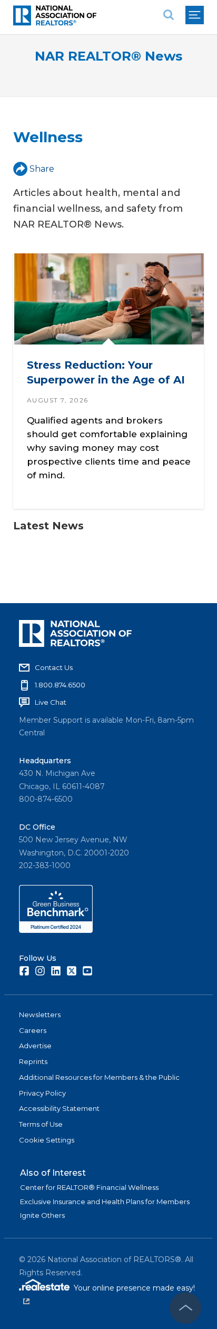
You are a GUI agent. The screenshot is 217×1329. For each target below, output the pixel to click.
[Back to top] (185, 1308)
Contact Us (54, 667)
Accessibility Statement (59, 1108)
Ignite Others (42, 1215)
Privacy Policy (42, 1093)
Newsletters (40, 1014)
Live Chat (50, 702)
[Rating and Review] (56, 930)
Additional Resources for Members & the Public (99, 1077)
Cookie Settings (46, 1140)
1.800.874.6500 (60, 685)
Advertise (35, 1045)
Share (41, 169)
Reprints (33, 1061)
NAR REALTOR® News (108, 56)
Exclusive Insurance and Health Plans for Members (105, 1201)
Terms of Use (41, 1124)
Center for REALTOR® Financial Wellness (89, 1187)
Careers (32, 1030)
